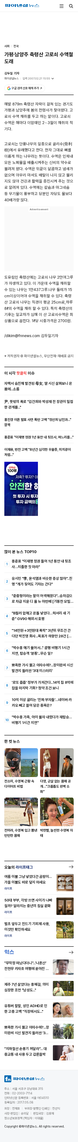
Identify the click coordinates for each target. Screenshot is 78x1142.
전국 (16, 46)
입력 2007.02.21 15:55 (36, 78)
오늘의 (18, 867)
